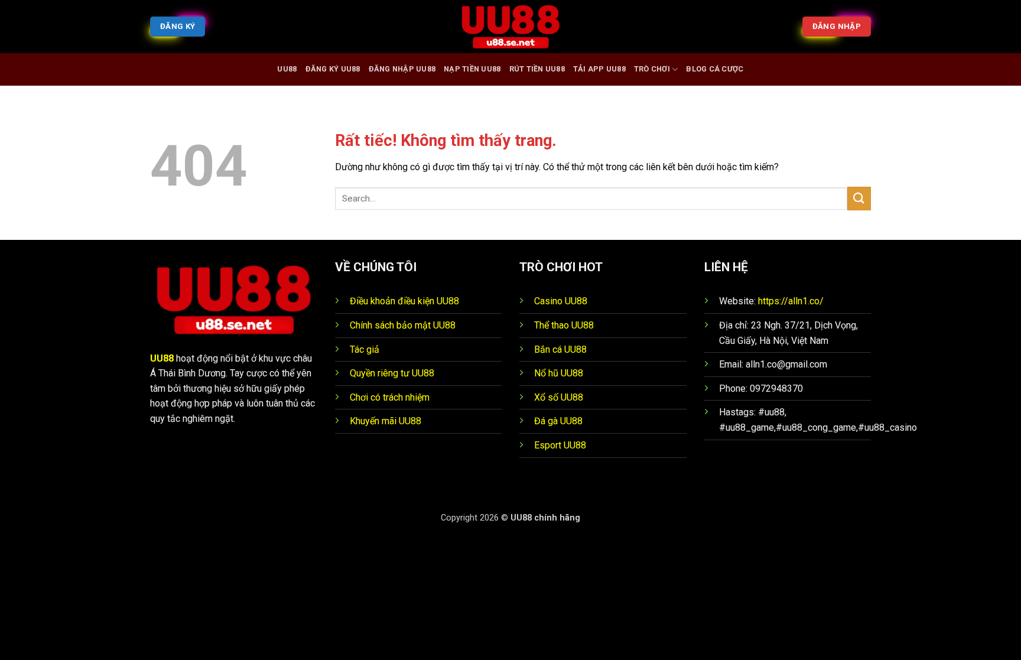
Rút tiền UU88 (537, 68)
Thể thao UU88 (564, 325)
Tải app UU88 (599, 68)
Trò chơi (652, 68)
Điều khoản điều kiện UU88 (404, 301)
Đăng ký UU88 (332, 68)
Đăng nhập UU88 (402, 68)
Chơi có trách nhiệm (390, 397)
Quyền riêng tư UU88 (392, 373)
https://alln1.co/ (791, 301)
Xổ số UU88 (558, 397)
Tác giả (364, 349)
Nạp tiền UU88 (472, 68)
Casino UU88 (560, 301)
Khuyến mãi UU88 (385, 421)
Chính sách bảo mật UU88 (403, 325)
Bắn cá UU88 (560, 349)
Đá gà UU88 (558, 421)
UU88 (287, 68)
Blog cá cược (714, 68)
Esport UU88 (560, 445)
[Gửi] (859, 198)
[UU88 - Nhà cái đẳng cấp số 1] (510, 26)
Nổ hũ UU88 (558, 373)
